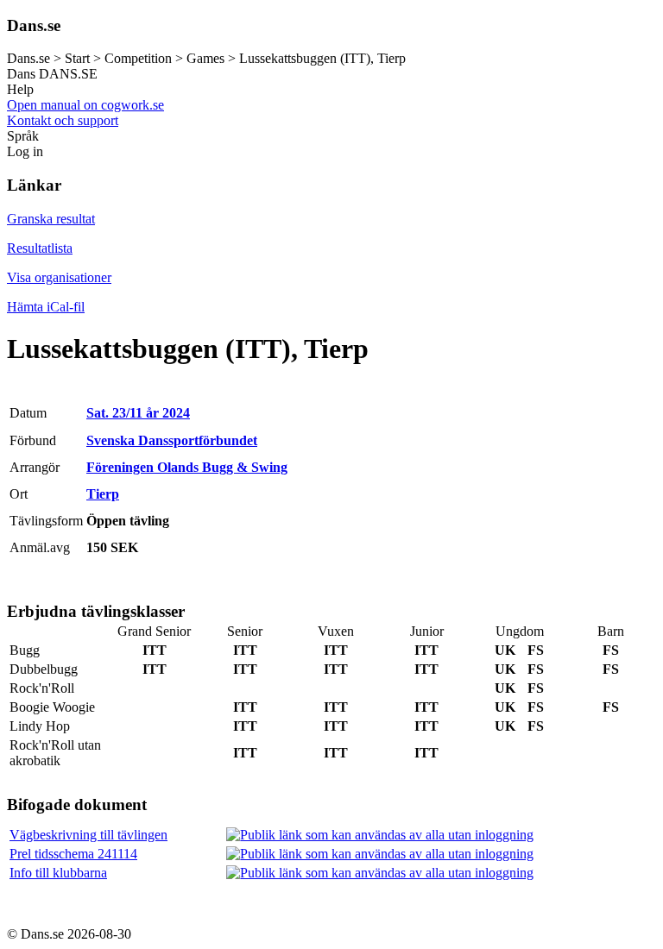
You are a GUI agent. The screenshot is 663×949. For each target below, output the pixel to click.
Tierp (102, 494)
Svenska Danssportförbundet (171, 440)
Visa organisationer (59, 277)
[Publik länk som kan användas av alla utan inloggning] (380, 834)
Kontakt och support (62, 120)
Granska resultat (51, 218)
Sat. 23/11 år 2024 (138, 412)
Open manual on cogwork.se (85, 104)
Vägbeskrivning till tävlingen (88, 834)
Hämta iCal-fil (46, 306)
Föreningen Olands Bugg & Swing (186, 467)
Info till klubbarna (58, 872)
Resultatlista (40, 248)
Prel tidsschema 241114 (73, 853)
